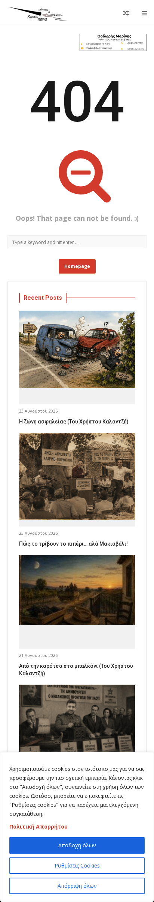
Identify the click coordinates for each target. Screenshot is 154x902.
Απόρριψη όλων (77, 885)
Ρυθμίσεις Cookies (77, 865)
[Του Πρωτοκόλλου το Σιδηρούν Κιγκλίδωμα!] (77, 720)
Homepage (77, 266)
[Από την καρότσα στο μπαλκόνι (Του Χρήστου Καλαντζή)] (77, 590)
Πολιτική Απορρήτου (38, 826)
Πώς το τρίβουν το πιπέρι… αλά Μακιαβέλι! (73, 544)
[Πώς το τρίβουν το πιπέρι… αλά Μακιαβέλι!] (77, 476)
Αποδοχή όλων (77, 845)
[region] (77, 827)
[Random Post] (126, 13)
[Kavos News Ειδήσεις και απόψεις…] (37, 13)
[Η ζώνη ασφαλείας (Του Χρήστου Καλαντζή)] (77, 349)
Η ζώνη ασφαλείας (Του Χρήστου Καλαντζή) (74, 422)
